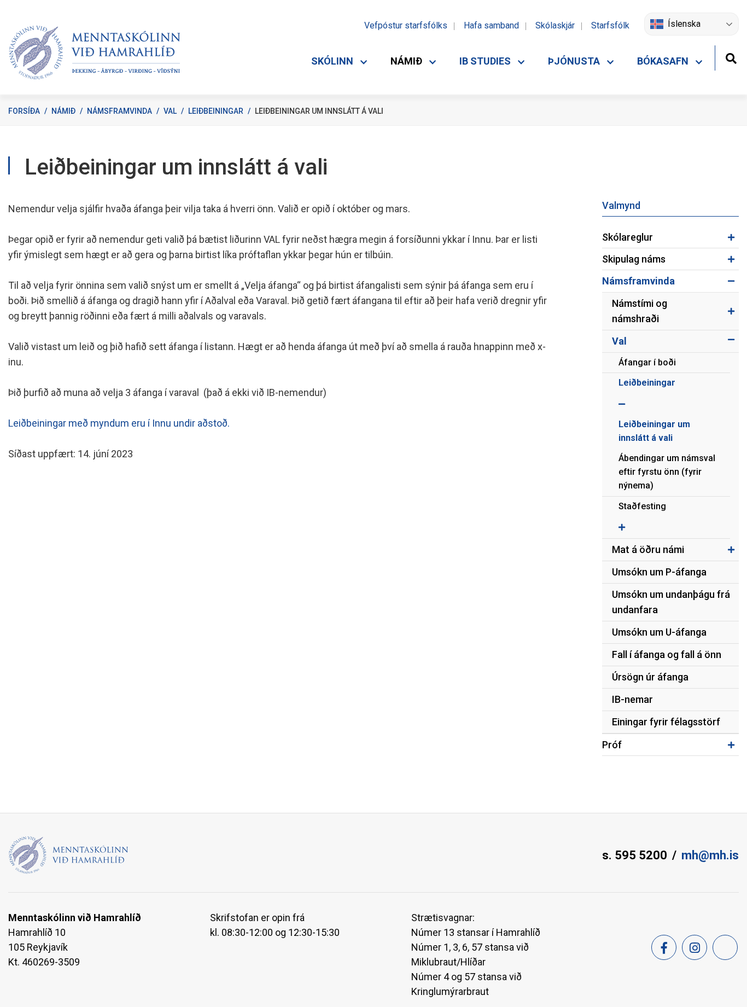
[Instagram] (694, 947)
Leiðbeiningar (215, 111)
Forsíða (24, 111)
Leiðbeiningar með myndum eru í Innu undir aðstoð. (119, 423)
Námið (63, 111)
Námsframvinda (119, 111)
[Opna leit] (731, 57)
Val (170, 111)
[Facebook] (663, 947)
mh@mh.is (710, 855)
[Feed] (725, 947)
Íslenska (684, 24)
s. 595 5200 (634, 855)
